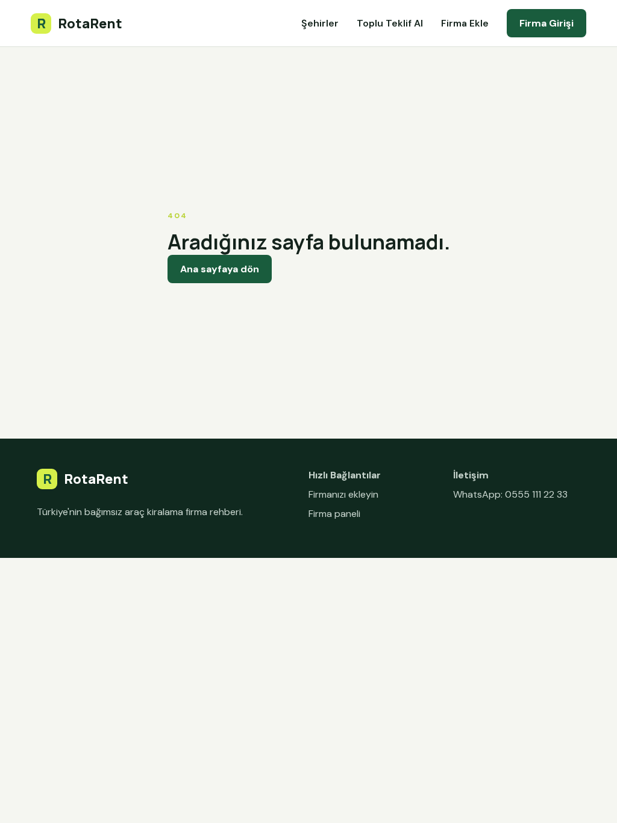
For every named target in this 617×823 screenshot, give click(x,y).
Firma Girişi (546, 23)
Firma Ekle (465, 23)
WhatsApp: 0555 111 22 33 (510, 494)
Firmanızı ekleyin (343, 494)
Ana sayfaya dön (219, 269)
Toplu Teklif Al (390, 23)
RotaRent (79, 23)
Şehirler (320, 23)
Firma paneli (334, 513)
